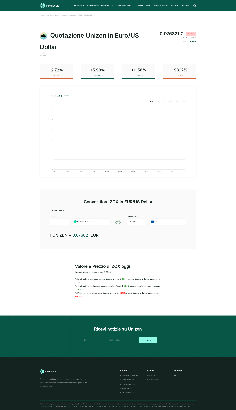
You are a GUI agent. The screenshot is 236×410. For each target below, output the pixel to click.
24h (151, 102)
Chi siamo (152, 375)
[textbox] (91, 222)
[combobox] (90, 221)
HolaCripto (44, 15)
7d (158, 102)
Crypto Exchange (129, 375)
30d (170, 102)
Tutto (183, 102)
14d (164, 102)
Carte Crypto (127, 380)
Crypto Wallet (127, 384)
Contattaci (153, 380)
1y (177, 102)
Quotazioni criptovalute (59, 15)
